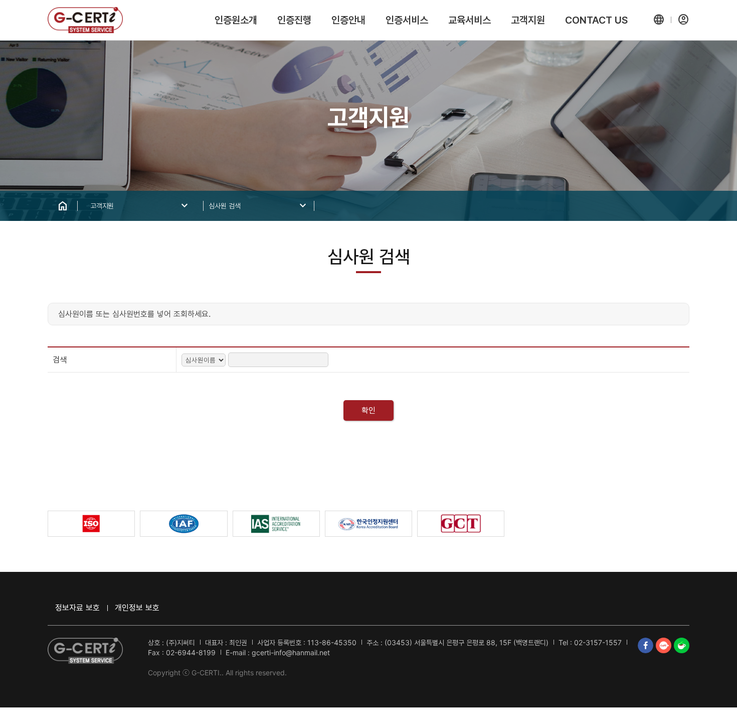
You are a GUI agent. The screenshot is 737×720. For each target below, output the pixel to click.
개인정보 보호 (137, 608)
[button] (659, 20)
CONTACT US (596, 20)
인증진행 (294, 20)
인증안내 (348, 20)
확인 (368, 410)
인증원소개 (236, 20)
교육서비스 (469, 20)
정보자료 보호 (77, 608)
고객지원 (528, 20)
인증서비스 (407, 20)
